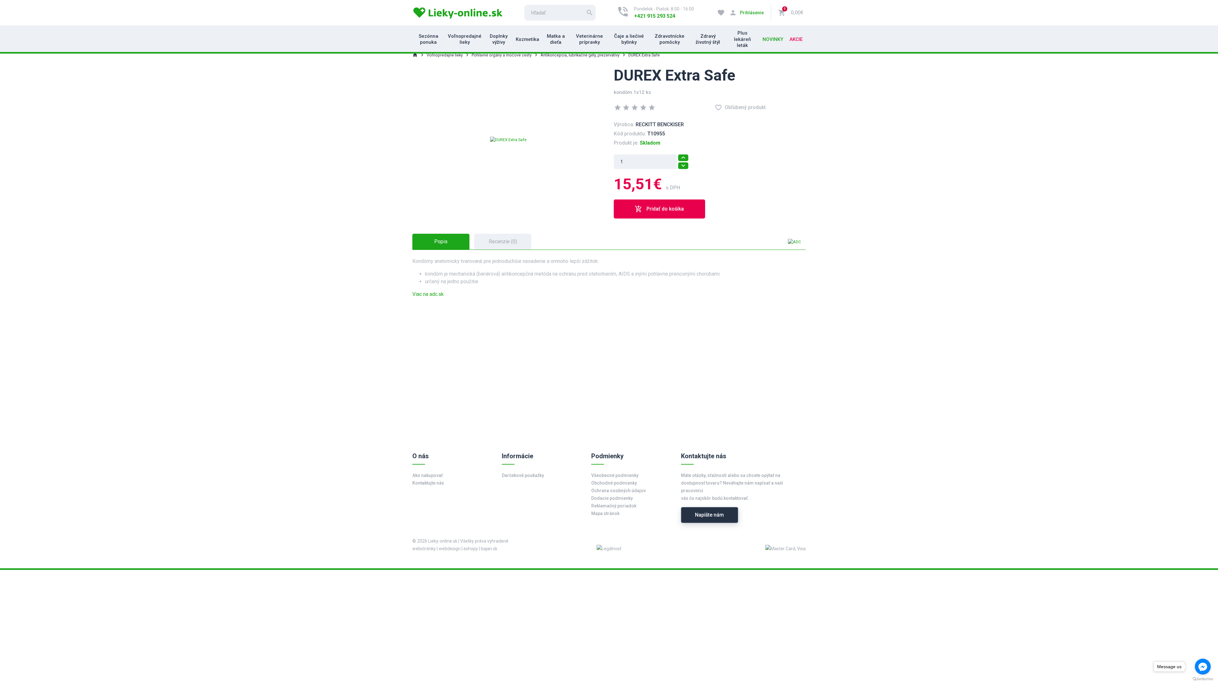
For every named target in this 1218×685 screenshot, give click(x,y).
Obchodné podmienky (614, 483)
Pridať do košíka (659, 209)
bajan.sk (489, 548)
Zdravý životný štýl (708, 39)
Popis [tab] (441, 241)
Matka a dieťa (556, 39)
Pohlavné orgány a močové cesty (502, 55)
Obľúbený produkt (740, 107)
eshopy (470, 548)
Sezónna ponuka (428, 39)
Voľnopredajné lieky (464, 39)
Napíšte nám (709, 515)
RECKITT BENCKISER (660, 124)
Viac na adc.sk (428, 294)
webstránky (424, 548)
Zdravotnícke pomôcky (669, 39)
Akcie (795, 39)
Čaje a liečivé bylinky (629, 39)
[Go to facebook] (1203, 667)
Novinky (773, 39)
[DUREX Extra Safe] (508, 139)
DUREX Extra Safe (644, 55)
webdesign (450, 548)
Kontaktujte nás (428, 483)
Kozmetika (527, 39)
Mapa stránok (605, 513)
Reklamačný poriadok (613, 505)
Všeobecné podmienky (614, 475)
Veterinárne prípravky (589, 39)
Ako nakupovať (427, 475)
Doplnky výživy (499, 39)
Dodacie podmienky (612, 498)
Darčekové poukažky (523, 475)
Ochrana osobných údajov (618, 490)
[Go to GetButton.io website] (1203, 679)
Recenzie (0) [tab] (503, 241)
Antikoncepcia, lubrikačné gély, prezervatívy (579, 55)
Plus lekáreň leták (742, 39)
